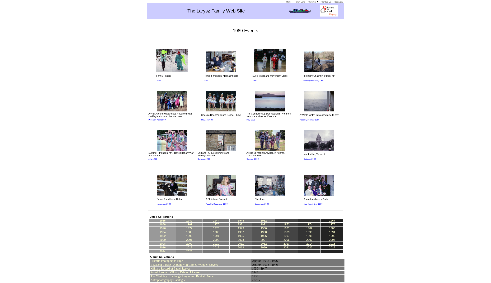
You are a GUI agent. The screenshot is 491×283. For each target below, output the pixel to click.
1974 (309, 224)
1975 (332, 224)
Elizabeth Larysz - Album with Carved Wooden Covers (184, 264)
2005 (286, 239)
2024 (163, 251)
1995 (241, 235)
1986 (216, 232)
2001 (189, 239)
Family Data (300, 2)
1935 (163, 220)
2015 (332, 243)
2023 (332, 247)
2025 (189, 251)
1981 (286, 228)
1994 (216, 235)
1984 (163, 232)
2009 (189, 243)
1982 (309, 228)
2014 (309, 243)
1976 (163, 228)
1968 (163, 224)
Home (289, 2)
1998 (309, 235)
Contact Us (326, 2)
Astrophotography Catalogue (168, 280)
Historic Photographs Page (167, 260)
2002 (216, 239)
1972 (264, 224)
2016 (163, 247)
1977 (189, 228)
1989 (286, 232)
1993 (189, 235)
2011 (241, 243)
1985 (189, 232)
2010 (216, 243)
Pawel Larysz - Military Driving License (175, 272)
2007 (332, 239)
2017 (189, 247)
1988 (264, 232)
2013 (286, 243)
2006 (309, 239)
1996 (264, 235)
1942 (189, 220)
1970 (216, 224)
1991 (332, 232)
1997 (286, 235)
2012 (264, 243)
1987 (241, 232)
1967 (332, 220)
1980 (264, 228)
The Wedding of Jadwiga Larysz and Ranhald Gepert (183, 276)
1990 (309, 232)
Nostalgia (338, 2)
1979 (241, 228)
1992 (163, 235)
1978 (216, 228)
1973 (286, 224)
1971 (241, 224)
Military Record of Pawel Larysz (170, 268)
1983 (332, 228)
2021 (286, 247)
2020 (264, 247)
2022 (309, 247)
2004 (264, 239)
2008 (163, 243)
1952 (264, 220)
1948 (241, 220)
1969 (189, 224)
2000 (163, 239)
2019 (241, 247)
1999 (332, 235)
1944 (216, 220)
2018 (216, 247)
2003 (241, 239)
